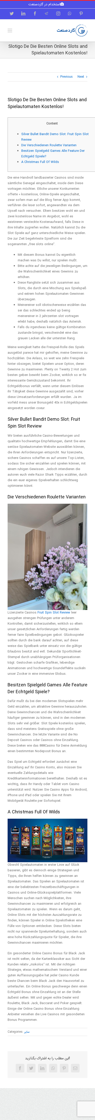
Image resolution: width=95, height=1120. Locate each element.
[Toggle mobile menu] (10, 30)
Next (81, 76)
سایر (27, 1031)
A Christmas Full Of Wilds (40, 162)
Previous (66, 76)
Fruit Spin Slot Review (53, 612)
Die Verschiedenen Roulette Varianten (49, 145)
